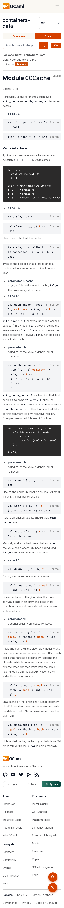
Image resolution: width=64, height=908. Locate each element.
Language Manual (42, 827)
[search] (52, 877)
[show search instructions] (56, 45)
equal (43, 585)
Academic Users (12, 827)
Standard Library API (45, 835)
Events (7, 867)
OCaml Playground (43, 867)
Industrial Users (12, 819)
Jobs (6, 883)
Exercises (37, 851)
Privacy (26, 902)
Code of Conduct (46, 902)
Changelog (9, 804)
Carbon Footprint (42, 894)
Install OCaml (40, 804)
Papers (36, 859)
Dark (33, 784)
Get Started (39, 811)
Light (14, 784)
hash (40, 636)
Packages (8, 852)
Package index (12, 55)
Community (9, 859)
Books (36, 843)
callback (20, 309)
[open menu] (57, 6)
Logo (35, 875)
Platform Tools (41, 819)
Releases (8, 811)
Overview (19, 36)
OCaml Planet (11, 875)
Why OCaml (10, 835)
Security (22, 894)
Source (57, 75)
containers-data (34, 55)
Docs (48, 36)
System (54, 784)
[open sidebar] (52, 887)
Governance (10, 902)
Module (21, 64)
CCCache (8, 64)
